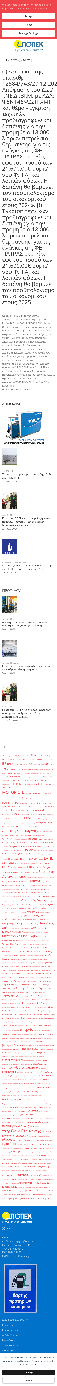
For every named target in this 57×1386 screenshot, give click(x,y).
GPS (30, 780)
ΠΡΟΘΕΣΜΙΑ (5, 952)
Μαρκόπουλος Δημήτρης (31, 919)
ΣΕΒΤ (32, 974)
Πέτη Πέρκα (23, 952)
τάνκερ (14, 1163)
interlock (38, 784)
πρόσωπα (25, 1152)
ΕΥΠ (25, 867)
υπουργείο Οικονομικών (10, 1183)
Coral (35, 764)
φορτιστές (6, 1190)
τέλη (19, 1163)
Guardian (45, 780)
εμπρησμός (5, 1064)
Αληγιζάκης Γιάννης (44, 822)
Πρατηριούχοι (22, 970)
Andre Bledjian (47, 756)
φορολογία (21, 1187)
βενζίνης (23, 1041)
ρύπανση (4, 1155)
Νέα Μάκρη (45, 940)
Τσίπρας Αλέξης (43, 996)
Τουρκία (34, 996)
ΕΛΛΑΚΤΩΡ (40, 859)
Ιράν (41, 889)
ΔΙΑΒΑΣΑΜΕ (8, 471)
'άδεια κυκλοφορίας (7, 756)
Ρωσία (12, 973)
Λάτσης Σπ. (6, 912)
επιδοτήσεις (19, 1067)
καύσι (34, 1088)
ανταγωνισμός (31, 1025)
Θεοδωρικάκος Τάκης (23, 885)
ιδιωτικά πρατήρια (23, 1079)
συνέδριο (49, 1155)
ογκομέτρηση (27, 1114)
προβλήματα (5, 1148)
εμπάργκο (46, 1060)
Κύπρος (30, 908)
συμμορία (35, 1155)
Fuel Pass (47, 776)
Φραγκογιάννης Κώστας (8, 1007)
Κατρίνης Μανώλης (48, 897)
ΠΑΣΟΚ (25, 948)
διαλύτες (6, 1052)
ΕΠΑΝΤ (18, 863)
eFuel (25, 773)
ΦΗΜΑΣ (34, 1003)
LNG (3, 788)
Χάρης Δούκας (38, 1007)
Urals (17, 814)
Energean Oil (37, 773)
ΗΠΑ (26, 882)
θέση (3, 1079)
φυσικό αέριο (32, 1190)
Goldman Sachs (18, 780)
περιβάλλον (46, 1122)
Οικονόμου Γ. (6, 948)
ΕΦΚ (30, 867)
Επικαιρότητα (10, 1330)
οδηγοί (36, 1115)
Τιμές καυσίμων (11, 1345)
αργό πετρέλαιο (46, 1034)
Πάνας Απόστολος (14, 952)
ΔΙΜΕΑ (31, 850)
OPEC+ (28, 798)
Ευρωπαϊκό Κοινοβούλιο (47, 877)
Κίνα (49, 893)
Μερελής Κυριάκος (43, 932)
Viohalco (28, 814)
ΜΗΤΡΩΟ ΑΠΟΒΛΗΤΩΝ (8, 916)
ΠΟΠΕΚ (44, 947)
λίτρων (25, 1095)
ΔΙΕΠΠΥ (25, 850)
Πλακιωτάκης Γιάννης (38, 966)
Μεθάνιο (27, 928)
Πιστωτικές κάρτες (14, 966)
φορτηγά (47, 1187)
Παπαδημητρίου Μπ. (8, 955)
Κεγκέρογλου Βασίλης (8, 901)
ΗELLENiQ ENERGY (12, 882)
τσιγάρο (44, 1170)
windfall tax (39, 814)
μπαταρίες (17, 1111)
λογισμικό (6, 1104)
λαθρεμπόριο (12, 1099)
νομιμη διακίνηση (44, 1111)
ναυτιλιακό (25, 1111)
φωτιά (42, 1191)
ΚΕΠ (32, 893)
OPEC (19, 798)
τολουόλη (25, 1170)
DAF (22, 769)
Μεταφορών (40, 937)
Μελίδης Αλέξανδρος (40, 928)
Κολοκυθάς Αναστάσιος (18, 905)
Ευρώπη (4, 882)
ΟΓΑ (24, 944)
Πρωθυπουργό (38, 970)
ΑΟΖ (33, 819)
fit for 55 (34, 777)
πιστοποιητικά (46, 1136)
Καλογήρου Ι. (25, 896)
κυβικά (15, 1095)
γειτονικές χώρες (33, 1045)
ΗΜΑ (22, 882)
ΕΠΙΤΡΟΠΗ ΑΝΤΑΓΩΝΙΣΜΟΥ (28, 863)
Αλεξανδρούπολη (22, 823)
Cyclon (18, 769)
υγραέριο (7, 1175)
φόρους (25, 1194)
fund (11, 780)
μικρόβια (45, 1107)
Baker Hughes (31, 759)
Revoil (4, 807)
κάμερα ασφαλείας (13, 1083)
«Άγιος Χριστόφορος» (16, 819)
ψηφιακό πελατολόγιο (34, 1199)
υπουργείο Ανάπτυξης (34, 1179)
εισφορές (38, 1060)
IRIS (44, 784)
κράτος (4, 1095)
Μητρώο (47, 937)
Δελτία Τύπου (10, 1335)
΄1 (22, 819)
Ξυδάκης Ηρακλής (10, 944)
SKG (14, 810)
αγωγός (40, 1018)
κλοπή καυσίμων (43, 1092)
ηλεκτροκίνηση (46, 1075)
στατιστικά (29, 1155)
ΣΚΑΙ (51, 974)
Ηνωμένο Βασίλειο (46, 882)
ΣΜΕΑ (3, 977)
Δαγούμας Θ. (49, 850)
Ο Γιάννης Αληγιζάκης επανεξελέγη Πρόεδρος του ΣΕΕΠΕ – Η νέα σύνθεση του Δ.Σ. (28, 567)
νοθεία (34, 1110)
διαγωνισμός (49, 1049)
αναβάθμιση (41, 1022)
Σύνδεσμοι (8, 1325)
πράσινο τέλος (44, 1140)
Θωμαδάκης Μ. (11, 889)
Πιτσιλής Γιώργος (26, 966)
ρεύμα (46, 1152)
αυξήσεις (16, 1038)
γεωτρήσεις (42, 1045)
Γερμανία (5, 846)
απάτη (4, 1030)
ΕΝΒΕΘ (12, 862)
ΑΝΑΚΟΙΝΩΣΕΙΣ (10, 515)
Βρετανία (9, 843)
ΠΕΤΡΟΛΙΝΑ (34, 947)
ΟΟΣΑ (26, 944)
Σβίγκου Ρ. (51, 977)
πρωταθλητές (6, 1152)
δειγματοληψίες (50, 1045)
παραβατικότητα (35, 1118)
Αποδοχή (28, 1372)
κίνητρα (26, 1083)
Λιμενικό (24, 912)
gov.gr (26, 780)
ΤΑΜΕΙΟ (50, 988)
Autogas (19, 759)
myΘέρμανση (47, 793)
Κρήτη (50, 905)
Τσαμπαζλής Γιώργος (8, 999)
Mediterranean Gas (21, 788)
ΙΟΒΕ (23, 889)
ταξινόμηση (50, 1163)
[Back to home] (28, 45)
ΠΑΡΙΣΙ (20, 948)
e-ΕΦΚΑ (8, 773)
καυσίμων (22, 1088)
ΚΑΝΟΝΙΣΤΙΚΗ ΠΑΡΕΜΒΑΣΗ (17, 893)
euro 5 (43, 773)
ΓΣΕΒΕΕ (31, 843)
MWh (25, 793)
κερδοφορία (19, 1092)
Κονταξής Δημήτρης (31, 905)
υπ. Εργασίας (46, 1175)
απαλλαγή (16, 1030)
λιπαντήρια (43, 1100)
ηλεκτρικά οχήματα (8, 1076)
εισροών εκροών (12, 1060)
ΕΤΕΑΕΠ (15, 867)
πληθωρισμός (17, 1140)
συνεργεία (26, 1159)
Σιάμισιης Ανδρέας (9, 981)
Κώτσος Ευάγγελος (41, 908)
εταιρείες (26, 1072)
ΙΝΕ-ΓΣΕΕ (18, 889)
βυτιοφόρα (7, 1045)
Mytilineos (40, 793)
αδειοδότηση (48, 1018)
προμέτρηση (49, 1148)
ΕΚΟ (22, 858)
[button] (3, 45)
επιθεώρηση (42, 1068)
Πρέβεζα (14, 970)
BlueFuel (45, 759)
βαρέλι (4, 1041)
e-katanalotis (47, 769)
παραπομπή (17, 1122)
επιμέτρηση (20, 1072)
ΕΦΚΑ (34, 867)
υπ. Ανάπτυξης (36, 1175)
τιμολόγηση (6, 1170)
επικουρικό (9, 1071)
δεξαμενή (26, 1048)
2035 (23, 755)
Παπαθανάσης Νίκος (15, 959)
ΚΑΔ (50, 889)
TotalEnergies (45, 810)
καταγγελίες (6, 1088)
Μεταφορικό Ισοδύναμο (19, 936)
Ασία (36, 826)
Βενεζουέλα (41, 835)
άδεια (16, 1014)
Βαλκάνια (12, 835)
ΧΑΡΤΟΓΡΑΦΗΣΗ (20, 1007)
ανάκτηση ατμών (32, 1022)
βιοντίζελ (36, 1041)
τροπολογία (37, 1170)
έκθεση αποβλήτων (24, 1014)
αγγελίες (6, 1018)
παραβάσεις (14, 1118)
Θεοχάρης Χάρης (36, 885)
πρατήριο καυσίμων (39, 1144)
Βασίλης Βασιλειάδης (22, 835)
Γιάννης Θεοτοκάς (37, 846)
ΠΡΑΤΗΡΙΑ (51, 948)
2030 (19, 756)
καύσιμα (42, 1087)
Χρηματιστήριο (47, 1011)
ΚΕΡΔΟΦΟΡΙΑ (37, 893)
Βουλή (32, 838)
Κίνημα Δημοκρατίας (8, 896)
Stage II (27, 810)
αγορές (12, 1018)
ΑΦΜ (39, 819)
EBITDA (13, 773)
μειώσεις (9, 1107)
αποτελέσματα (46, 1030)
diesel (42, 769)
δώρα (49, 1053)
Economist (20, 773)
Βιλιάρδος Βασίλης (22, 839)
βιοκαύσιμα (29, 1041)
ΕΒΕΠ (12, 859)
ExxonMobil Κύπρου (25, 777)
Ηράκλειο (5, 885)
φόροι (4, 1194)
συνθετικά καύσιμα (37, 1159)
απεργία (26, 1029)
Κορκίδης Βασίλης (43, 905)
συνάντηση (42, 1156)
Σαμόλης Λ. (33, 977)
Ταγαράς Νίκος (13, 992)
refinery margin (42, 803)
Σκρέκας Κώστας (23, 981)
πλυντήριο (35, 1140)
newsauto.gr (5, 799)
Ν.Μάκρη (34, 940)
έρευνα (48, 1014)
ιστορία (44, 1080)
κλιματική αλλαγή (31, 1091)
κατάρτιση (47, 1083)
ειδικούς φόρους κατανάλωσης (19, 1056)
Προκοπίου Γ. (30, 970)
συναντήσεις (18, 1159)
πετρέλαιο (34, 1126)
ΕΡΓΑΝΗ (38, 863)
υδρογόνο (20, 1174)
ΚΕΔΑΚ (28, 893)
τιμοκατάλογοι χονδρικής (39, 1167)
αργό (35, 1034)
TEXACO (36, 810)
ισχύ (49, 1079)
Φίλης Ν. (45, 1003)
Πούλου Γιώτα (7, 970)
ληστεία (25, 1100)
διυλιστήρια (38, 1052)
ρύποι (9, 1155)
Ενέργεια (46, 867)
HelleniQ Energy (18, 783)
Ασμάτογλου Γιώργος (19, 830)
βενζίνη (16, 1041)
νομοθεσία (5, 1115)
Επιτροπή (35, 872)
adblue (28, 756)
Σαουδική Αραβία (43, 977)
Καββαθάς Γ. (17, 896)
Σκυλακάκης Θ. (34, 981)
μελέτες (16, 1107)
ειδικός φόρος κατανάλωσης (36, 1056)
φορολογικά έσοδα (30, 1187)
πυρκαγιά (41, 1152)
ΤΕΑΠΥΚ (5, 992)
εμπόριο (11, 1064)
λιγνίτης (36, 1100)
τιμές (27, 1167)
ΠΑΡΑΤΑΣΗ (15, 948)
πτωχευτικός (33, 1152)
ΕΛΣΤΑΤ (5, 863)
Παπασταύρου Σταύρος (41, 959)
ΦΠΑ (39, 1003)
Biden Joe (39, 760)
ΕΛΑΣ (27, 859)
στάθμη (23, 1155)
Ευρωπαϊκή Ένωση (33, 877)
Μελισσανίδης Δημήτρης (30, 932)
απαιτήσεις (10, 1030)
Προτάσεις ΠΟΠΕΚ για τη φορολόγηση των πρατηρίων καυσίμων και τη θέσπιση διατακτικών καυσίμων (26, 522)
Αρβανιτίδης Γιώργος (28, 826)
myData (32, 792)
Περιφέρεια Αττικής (16, 963)
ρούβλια (51, 1152)
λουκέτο (13, 1104)
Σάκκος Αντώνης (24, 977)
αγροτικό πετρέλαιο (23, 1018)
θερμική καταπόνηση (11, 1079)
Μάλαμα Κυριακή (20, 916)
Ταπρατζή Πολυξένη (25, 992)
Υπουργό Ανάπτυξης (15, 1003)
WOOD (44, 814)
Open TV (34, 799)
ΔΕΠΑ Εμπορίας (6, 850)
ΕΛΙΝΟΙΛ (33, 858)
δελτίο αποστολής (7, 1049)
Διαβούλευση (7, 854)
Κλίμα (10, 905)
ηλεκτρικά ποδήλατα (21, 1076)
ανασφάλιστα (6, 1025)
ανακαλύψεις (48, 1022)
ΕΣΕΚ (47, 863)
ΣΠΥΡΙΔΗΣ (9, 977)
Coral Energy (40, 764)
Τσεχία (16, 999)
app (8, 760)
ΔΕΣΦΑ (13, 850)
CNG (30, 764)
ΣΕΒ (29, 974)
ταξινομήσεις (41, 1163)
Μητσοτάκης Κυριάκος (10, 941)
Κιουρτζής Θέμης (33, 900)
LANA (50, 784)
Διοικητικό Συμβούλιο (22, 853)
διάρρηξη (42, 1049)
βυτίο (41, 1042)
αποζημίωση (37, 1030)
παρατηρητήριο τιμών (31, 1122)
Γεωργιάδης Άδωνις (20, 846)
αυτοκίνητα (30, 1038)
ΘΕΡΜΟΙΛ (11, 885)
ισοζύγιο (31, 1079)
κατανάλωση (15, 1088)
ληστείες (30, 1100)
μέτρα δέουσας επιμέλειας (26, 1104)
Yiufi (7, 819)
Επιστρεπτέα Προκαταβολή (12, 872)
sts (32, 810)
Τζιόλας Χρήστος (25, 996)
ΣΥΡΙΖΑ (17, 977)
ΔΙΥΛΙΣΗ (36, 850)
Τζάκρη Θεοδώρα (39, 992)
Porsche (12, 803)
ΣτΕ (40, 981)
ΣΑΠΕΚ (25, 974)
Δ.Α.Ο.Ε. (45, 846)
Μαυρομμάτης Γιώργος (18, 928)
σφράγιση (6, 1163)
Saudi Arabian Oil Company (34, 807)
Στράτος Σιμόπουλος (34, 985)
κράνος (52, 1092)
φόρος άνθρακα (17, 1194)
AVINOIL (24, 760)
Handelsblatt (5, 784)
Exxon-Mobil (13, 776)
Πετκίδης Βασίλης (27, 963)
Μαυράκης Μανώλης (31, 924)
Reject (28, 24)
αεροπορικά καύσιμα (8, 1022)
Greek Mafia (37, 780)
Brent (10, 764)
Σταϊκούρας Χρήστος (19, 984)
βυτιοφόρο (19, 1045)
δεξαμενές (17, 1049)
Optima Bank (40, 799)
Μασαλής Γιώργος (45, 919)
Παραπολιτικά (6, 963)
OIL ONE (12, 799)
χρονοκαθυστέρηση (40, 1194)
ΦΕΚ (23, 1003)
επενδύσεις (6, 1068)
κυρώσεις (20, 1095)
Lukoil (13, 788)
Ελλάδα (39, 867)
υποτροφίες (22, 1179)
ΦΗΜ (29, 1003)
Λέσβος (13, 912)
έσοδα (53, 1014)
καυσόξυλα (29, 1088)
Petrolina (46, 799)
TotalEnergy (6, 814)
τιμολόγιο (14, 1170)
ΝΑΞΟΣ (40, 940)
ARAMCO (13, 760)
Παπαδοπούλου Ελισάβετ (36, 955)
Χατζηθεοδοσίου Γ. (11, 1011)
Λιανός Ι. (18, 912)
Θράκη (4, 889)
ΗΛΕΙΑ (19, 882)
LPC (7, 788)
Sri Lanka (21, 810)
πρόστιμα (15, 1151)
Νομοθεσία (8, 1340)
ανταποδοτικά (41, 1025)
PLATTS (6, 802)
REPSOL (50, 803)
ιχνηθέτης (5, 1083)
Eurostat (4, 777)
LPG (10, 788)
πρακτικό (50, 1140)
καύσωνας (5, 1092)
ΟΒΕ (20, 944)
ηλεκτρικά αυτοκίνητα (43, 1072)
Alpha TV (40, 756)
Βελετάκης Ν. (32, 835)
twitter (13, 814)
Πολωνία (47, 966)
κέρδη (21, 1083)
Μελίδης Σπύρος (12, 931)
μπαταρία (10, 1111)
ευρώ (31, 1072)
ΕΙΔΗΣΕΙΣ (6, 562)
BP (4, 763)
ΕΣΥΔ (11, 867)
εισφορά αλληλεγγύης (29, 1060)
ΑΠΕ (36, 819)
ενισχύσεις (28, 1064)
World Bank (50, 814)
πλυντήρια (27, 1140)
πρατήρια (9, 1144)
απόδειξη (14, 1034)
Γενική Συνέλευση (46, 842)
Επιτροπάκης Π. (28, 872)
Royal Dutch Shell (17, 807)
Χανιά (44, 1007)
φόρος (9, 1194)
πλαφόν (7, 1139)
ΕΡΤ (42, 863)
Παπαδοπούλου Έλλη (21, 955)
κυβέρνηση (10, 1095)
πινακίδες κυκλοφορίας (35, 1136)
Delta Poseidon (34, 769)
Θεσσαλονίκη (46, 885)
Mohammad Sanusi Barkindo (41, 788)
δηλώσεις (35, 1049)
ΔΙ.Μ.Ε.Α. (19, 850)
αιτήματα (17, 1022)
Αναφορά (18, 826)
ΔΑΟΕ (49, 846)
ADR (33, 755)
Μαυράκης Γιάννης (12, 923)
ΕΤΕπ (22, 867)
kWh (47, 784)
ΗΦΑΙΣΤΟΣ (34, 881)
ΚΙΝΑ (42, 893)
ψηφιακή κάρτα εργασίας (16, 1199)
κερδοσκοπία (12, 1092)
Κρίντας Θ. (5, 908)
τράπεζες (31, 1170)
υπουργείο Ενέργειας (48, 1179)
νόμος (19, 1115)
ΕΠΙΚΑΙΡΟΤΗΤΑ (19, 562)
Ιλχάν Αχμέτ (33, 889)
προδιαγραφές (31, 1148)
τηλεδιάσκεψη (21, 1166)
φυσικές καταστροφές (18, 1191)
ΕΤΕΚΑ (19, 867)
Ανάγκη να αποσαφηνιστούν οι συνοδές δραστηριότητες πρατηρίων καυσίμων (24, 623)
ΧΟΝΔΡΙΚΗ (29, 1007)
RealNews (32, 803)
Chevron (24, 764)
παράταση (6, 1118)
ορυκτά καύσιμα (43, 1115)
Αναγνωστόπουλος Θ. (8, 826)
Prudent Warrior (24, 803)
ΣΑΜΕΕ (19, 974)
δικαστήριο (30, 1053)
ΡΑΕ (53, 970)
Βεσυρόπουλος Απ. (9, 839)
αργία (31, 1034)
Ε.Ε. (9, 859)
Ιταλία (46, 889)
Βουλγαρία (41, 839)
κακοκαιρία (33, 1083)
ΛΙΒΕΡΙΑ (52, 908)
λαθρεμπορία (37, 1095)
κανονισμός (40, 1083)
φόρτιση (31, 1194)
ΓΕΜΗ (25, 843)
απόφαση (26, 1034)
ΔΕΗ (53, 846)
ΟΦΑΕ (30, 944)
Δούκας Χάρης (37, 854)
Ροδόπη (5, 974)
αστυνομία (5, 1038)
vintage (23, 814)
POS (17, 802)
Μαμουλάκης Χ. (17, 919)
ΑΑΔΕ (28, 818)
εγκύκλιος (6, 1056)
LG (53, 784)
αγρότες (34, 1018)
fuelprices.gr (5, 780)
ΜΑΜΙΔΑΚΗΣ (33, 911)
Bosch (50, 759)
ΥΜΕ (33, 999)
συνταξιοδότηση (49, 1159)
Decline (28, 1380)
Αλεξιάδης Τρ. (31, 823)
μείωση (4, 1107)
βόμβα (26, 1045)
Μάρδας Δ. (29, 916)
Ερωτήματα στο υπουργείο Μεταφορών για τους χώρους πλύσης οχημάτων (26, 667)
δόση (45, 1053)
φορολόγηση (39, 1187)
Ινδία (37, 889)
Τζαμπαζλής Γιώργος (11, 995)
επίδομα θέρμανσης (39, 1064)
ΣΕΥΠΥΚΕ (47, 974)
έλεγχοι (43, 1014)
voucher (33, 814)
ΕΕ (15, 859)
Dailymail (26, 769)
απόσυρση (20, 1034)
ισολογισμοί (37, 1079)
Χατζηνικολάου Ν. (24, 1011)
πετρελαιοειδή (20, 1135)
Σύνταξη (13, 988)
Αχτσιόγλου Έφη (47, 831)
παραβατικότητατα (49, 1118)
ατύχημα (11, 1038)
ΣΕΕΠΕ (41, 973)
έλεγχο (38, 1014)
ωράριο (48, 1198)
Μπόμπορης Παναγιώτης (25, 940)
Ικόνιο (27, 889)
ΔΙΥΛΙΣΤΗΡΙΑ (42, 850)
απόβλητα (6, 1034)
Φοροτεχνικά (9, 1350)
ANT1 (4, 760)
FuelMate (40, 777)
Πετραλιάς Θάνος (38, 963)
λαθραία (30, 1095)
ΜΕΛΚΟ (42, 912)
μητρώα (37, 1107)
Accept (28, 16)
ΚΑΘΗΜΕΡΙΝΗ (6, 893)
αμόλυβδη (23, 1022)
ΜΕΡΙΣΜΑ (47, 912)
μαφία (50, 1104)
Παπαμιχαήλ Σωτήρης (28, 959)
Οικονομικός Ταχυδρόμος (40, 944)
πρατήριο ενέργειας (22, 1144)
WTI (3, 819)
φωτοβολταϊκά (49, 1191)
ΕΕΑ (17, 859)
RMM (9, 807)
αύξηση (49, 1038)
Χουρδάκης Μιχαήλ (35, 1011)
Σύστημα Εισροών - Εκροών (31, 988)
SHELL (9, 810)
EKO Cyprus (30, 773)
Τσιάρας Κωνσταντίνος (25, 999)
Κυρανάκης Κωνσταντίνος (17, 909)
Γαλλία (36, 843)
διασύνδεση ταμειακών (18, 1053)
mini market (30, 788)
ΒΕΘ (3, 835)
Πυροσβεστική (47, 970)
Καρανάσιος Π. (35, 897)
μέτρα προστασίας (43, 1104)
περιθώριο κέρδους (15, 1126)
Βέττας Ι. (7, 835)
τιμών (19, 1170)
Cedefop (18, 764)
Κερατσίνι (17, 901)
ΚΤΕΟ (46, 893)
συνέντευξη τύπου (7, 1159)
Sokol (17, 810)
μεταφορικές (28, 1107)
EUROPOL (48, 773)
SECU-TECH (47, 807)
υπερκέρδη (14, 1179)
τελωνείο (13, 1167)
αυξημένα (22, 1038)
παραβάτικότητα (23, 1118)
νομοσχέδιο (13, 1115)
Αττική (39, 831)
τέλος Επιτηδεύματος (29, 1163)
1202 (15, 756)
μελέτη (22, 1107)
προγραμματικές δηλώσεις (17, 1148)
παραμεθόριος (8, 1122)
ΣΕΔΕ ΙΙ (35, 974)
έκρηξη (32, 1014)
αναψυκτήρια (21, 1025)
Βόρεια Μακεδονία (18, 843)
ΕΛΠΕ (48, 858)
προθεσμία (41, 1148)
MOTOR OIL (13, 792)
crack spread (11, 769)
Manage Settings (28, 33)
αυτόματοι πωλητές (40, 1038)
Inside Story (30, 784)
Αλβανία (14, 823)
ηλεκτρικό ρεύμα (32, 1076)
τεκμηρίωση (5, 1166)
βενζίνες (9, 1041)
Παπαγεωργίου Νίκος (39, 951)
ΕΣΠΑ (5, 867)
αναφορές (14, 1025)
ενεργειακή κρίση (19, 1064)
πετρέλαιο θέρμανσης (21, 1131)
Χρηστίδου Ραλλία (8, 1014)
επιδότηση (32, 1067)
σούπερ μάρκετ (16, 1155)
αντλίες (50, 1025)
